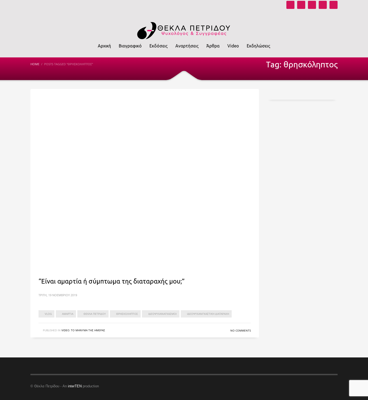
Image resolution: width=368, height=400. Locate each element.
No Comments (240, 330)
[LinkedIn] (333, 5)
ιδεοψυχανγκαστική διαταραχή (208, 314)
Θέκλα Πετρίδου (95, 314)
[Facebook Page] (312, 5)
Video (65, 330)
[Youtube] (290, 5)
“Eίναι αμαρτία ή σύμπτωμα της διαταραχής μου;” (112, 281)
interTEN (75, 386)
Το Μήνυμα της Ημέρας (88, 330)
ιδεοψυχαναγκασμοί (162, 314)
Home (34, 64)
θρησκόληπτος (127, 314)
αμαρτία (67, 314)
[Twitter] (323, 5)
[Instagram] (301, 5)
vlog (48, 314)
